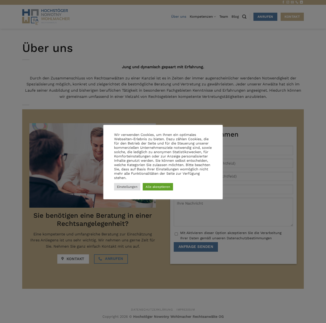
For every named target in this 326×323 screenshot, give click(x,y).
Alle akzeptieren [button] (158, 187)
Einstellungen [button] (127, 187)
